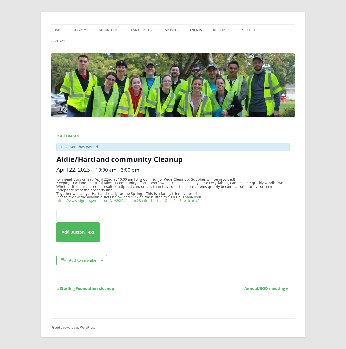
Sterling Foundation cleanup (85, 288)
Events (196, 30)
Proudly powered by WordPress (73, 327)
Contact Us (60, 41)
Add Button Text (78, 232)
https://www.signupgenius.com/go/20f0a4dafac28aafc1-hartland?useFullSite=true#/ (127, 200)
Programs (80, 30)
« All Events (67, 135)
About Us (249, 30)
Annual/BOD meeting (266, 288)
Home (56, 30)
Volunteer (108, 30)
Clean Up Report (141, 30)
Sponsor (172, 30)
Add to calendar (83, 260)
